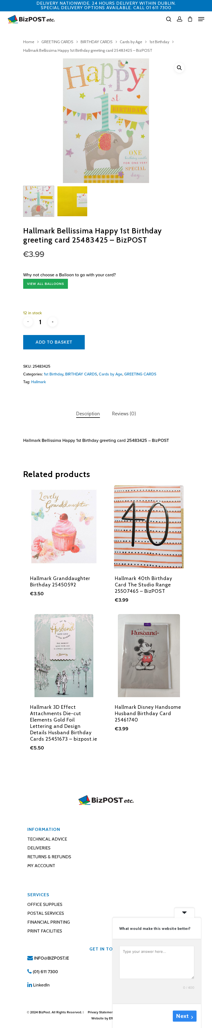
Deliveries (39, 848)
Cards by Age (131, 41)
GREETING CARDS (57, 41)
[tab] (88, 414)
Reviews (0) (124, 413)
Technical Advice (47, 839)
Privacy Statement (101, 1012)
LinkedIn (41, 985)
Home (28, 41)
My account (41, 865)
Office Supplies (44, 904)
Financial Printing (48, 922)
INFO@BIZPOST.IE (51, 958)
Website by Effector (106, 1018)
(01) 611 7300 (45, 972)
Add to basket (54, 342)
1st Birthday (159, 41)
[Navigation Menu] (201, 19)
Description (88, 413)
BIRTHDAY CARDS (97, 41)
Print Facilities (44, 931)
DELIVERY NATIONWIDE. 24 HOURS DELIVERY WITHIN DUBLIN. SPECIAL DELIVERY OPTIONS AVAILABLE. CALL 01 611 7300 (106, 5)
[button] (179, 68)
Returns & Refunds (49, 856)
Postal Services (45, 913)
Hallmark (38, 382)
